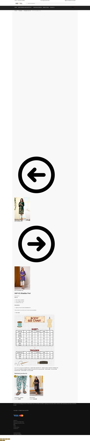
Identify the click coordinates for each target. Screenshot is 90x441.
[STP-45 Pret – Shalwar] (21, 386)
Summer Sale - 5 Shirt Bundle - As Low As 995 (24, 370)
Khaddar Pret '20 (27, 10)
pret (34, 369)
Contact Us (15, 428)
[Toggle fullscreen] (6, 439)
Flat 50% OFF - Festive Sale (29, 367)
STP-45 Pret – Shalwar (19, 397)
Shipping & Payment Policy (18, 423)
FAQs (14, 425)
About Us (15, 420)
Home (16, 10)
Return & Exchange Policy (18, 421)
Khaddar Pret (30, 369)
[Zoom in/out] (9, 439)
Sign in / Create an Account (70, 0)
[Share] (4, 439)
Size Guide (18, 312)
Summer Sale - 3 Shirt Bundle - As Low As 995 (47, 369)
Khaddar (20, 10)
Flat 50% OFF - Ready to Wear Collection (44, 367)
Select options (21, 400)
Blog (14, 424)
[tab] (37, 312)
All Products (20, 369)
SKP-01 (36, 369)
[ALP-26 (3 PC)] (36, 386)
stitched (27, 307)
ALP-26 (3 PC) (32, 397)
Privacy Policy (16, 427)
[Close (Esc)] (1, 439)
